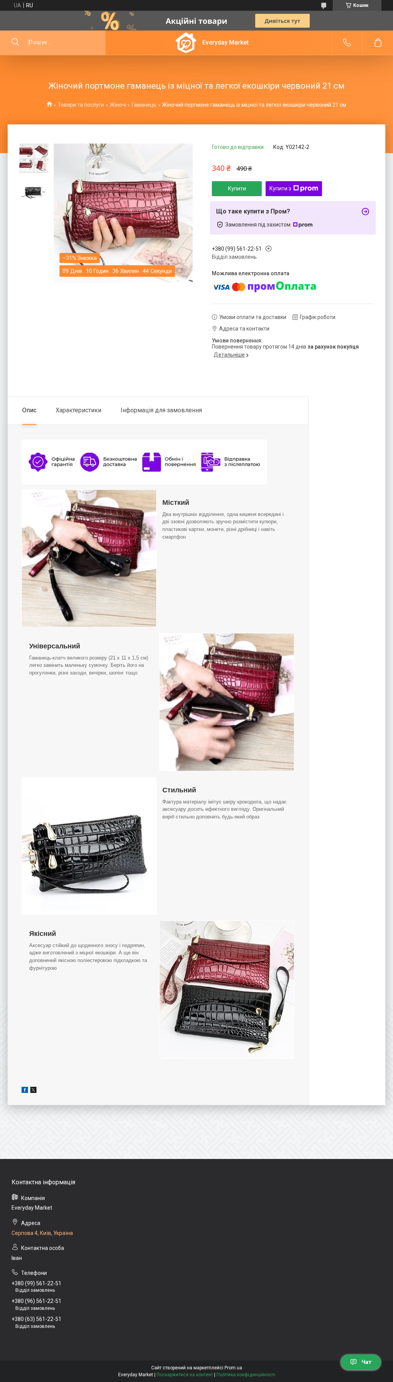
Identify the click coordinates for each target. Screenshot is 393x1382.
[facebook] (24, 1091)
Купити (237, 188)
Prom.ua (233, 1367)
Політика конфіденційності (245, 1374)
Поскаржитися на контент (185, 1374)
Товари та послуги (81, 105)
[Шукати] (15, 42)
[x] (33, 1091)
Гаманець (144, 105)
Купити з (280, 188)
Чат (367, 1362)
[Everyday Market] (185, 42)
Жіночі (118, 105)
